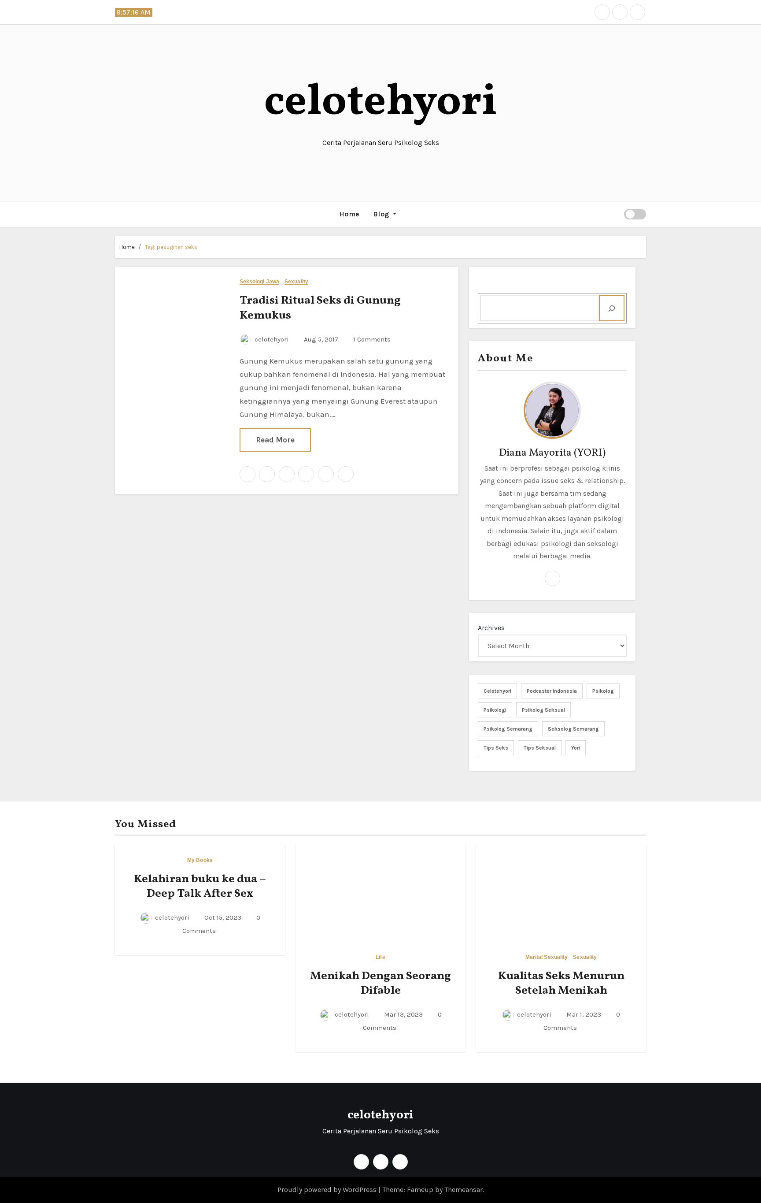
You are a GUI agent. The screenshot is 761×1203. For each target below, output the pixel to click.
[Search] (611, 308)
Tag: (171, 247)
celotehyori (380, 103)
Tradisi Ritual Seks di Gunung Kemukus (320, 308)
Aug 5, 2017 (320, 339)
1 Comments (372, 339)
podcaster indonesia (552, 691)
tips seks (496, 748)
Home (349, 214)
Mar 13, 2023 (402, 1014)
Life (380, 957)
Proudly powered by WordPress (327, 1189)
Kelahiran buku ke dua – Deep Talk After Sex (200, 886)
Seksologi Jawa (259, 282)
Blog (382, 214)
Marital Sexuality (546, 957)
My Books (200, 860)
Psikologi (495, 710)
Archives (491, 628)
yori (575, 748)
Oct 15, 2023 (222, 917)
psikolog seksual (543, 710)
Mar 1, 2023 (583, 1014)
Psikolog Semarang (508, 729)
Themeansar (463, 1189)
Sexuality (296, 282)
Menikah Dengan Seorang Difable (380, 983)
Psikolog (603, 691)
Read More (275, 439)
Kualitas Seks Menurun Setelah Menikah (561, 983)
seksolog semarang (573, 729)
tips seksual (540, 748)
